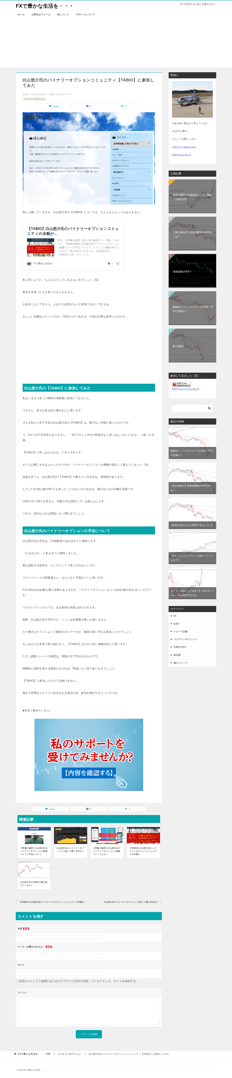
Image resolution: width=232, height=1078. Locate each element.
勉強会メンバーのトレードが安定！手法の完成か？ (193, 309)
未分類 (177, 655)
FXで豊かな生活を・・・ (45, 6)
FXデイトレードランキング (185, 389)
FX (174, 615)
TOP (34, 1054)
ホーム (21, 14)
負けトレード (180, 662)
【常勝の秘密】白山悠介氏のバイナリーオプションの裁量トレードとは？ (106, 851)
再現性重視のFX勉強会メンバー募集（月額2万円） (192, 197)
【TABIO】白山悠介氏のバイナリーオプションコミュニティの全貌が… (143, 851)
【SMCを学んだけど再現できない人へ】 (192, 525)
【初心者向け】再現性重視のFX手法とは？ (192, 234)
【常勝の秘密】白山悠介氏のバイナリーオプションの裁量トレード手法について (34, 851)
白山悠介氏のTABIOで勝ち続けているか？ (33, 883)
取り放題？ (179, 346)
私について (63, 14)
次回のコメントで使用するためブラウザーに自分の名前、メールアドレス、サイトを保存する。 (78, 981)
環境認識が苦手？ (182, 271)
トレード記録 (180, 631)
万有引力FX (179, 647)
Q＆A (176, 623)
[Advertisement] (116, 43)
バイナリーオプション (34, 99)
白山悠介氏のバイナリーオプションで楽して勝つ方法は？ (70, 849)
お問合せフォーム (40, 14)
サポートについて (85, 14)
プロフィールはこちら (184, 146)
